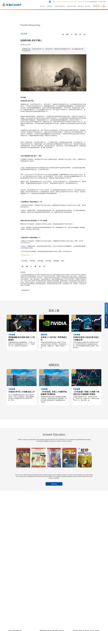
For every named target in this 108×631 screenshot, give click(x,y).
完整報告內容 (25, 255)
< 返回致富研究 (25, 290)
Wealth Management (60, 6)
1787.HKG (40, 261)
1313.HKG (24, 261)
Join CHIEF (87, 6)
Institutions (49, 6)
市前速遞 (56, 261)
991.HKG (48, 261)
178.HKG (32, 261)
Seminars (54, 484)
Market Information (71, 6)
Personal (42, 6)
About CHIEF (81, 6)
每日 (62, 261)
